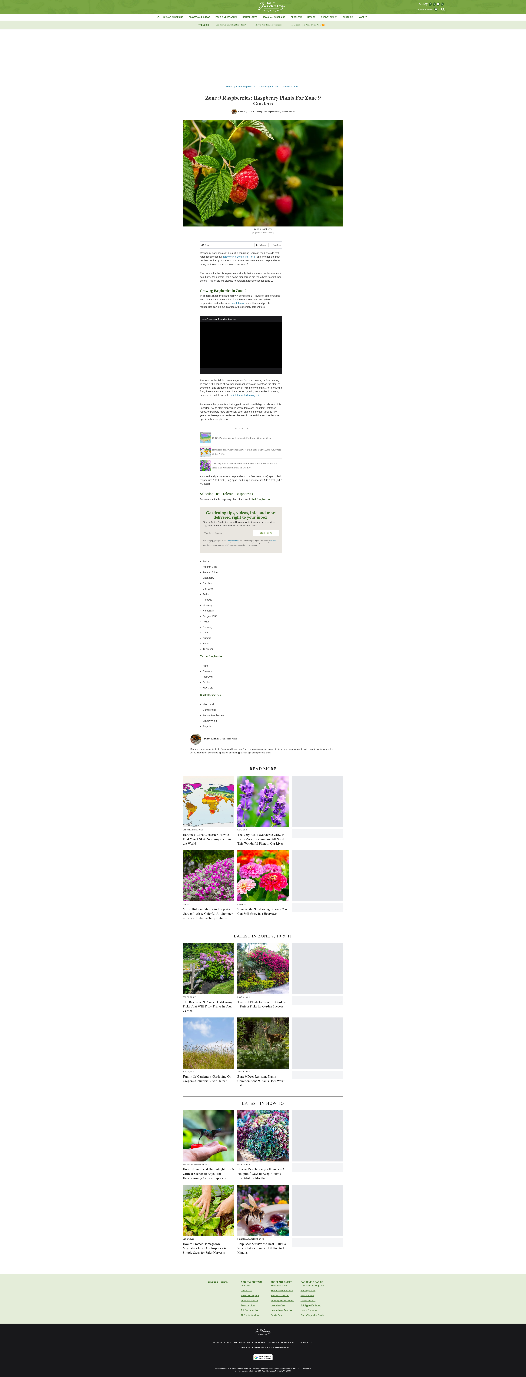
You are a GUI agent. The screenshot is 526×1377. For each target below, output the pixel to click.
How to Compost (309, 1310)
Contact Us (246, 1290)
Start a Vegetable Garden (313, 1315)
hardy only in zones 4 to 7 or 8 (238, 256)
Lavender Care (278, 1305)
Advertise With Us (249, 1300)
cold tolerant (237, 303)
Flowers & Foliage (199, 17)
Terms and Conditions (267, 1342)
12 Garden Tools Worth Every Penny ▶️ (308, 25)
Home (229, 86)
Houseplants (249, 17)
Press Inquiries (248, 1305)
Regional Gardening (274, 17)
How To (311, 17)
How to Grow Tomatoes (282, 1290)
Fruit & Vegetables (226, 17)
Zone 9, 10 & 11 (290, 86)
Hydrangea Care (279, 1286)
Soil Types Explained (311, 1305)
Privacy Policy (289, 1342)
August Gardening (173, 17)
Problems (296, 17)
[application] (241, 345)
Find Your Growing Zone (312, 1286)
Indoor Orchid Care (280, 1295)
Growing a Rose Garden (282, 1300)
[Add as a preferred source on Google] (263, 1357)
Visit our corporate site (302, 1368)
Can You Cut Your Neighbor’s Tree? (231, 25)
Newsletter (277, 245)
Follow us (262, 245)
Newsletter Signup (250, 1295)
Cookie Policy (306, 1342)
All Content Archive (250, 1315)
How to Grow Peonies (281, 1310)
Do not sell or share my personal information (263, 1347)
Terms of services (233, 541)
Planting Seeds (308, 1290)
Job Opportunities (249, 1310)
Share (207, 245)
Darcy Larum (247, 111)
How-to (291, 112)
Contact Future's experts (238, 1342)
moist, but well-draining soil (244, 395)
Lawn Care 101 (308, 1300)
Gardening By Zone (268, 86)
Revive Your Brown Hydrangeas (268, 25)
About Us (245, 1286)
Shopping (348, 17)
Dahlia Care (276, 1315)
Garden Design (329, 17)
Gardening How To (245, 86)
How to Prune (307, 1295)
